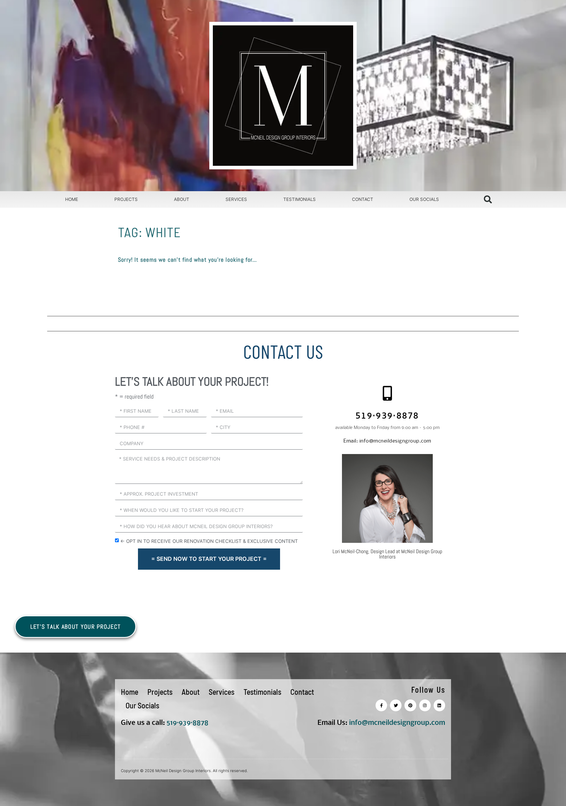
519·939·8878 (387, 417)
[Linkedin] (439, 705)
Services (236, 199)
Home (71, 199)
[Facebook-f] (381, 705)
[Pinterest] (410, 705)
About (181, 199)
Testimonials (299, 199)
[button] (488, 199)
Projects (126, 199)
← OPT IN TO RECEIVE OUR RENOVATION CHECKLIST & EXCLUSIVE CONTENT (209, 541)
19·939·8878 (189, 723)
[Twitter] (396, 705)
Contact (362, 199)
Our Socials (424, 199)
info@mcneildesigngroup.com (387, 441)
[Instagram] (425, 705)
